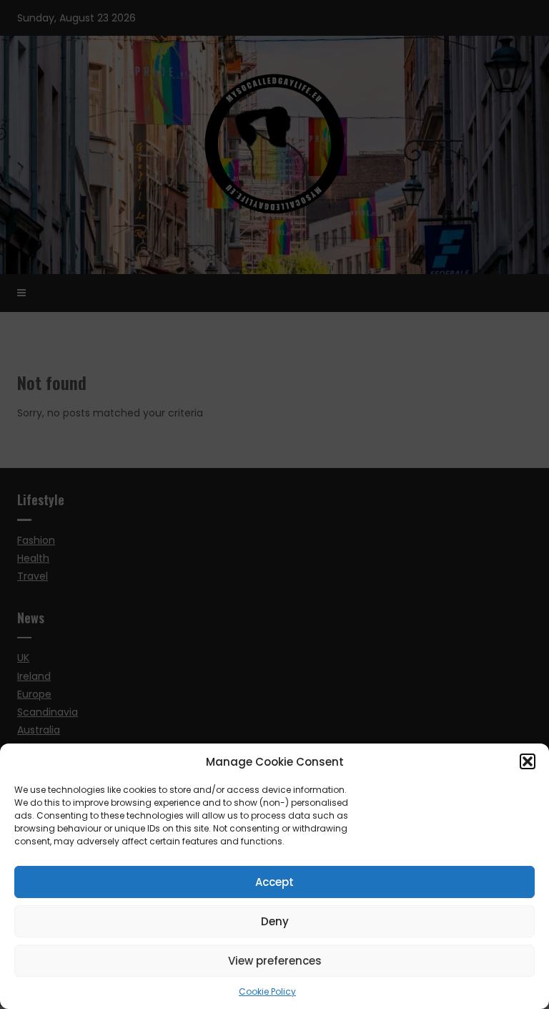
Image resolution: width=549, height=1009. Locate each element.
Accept (274, 881)
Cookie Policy (267, 991)
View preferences (275, 960)
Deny (275, 921)
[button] (527, 761)
